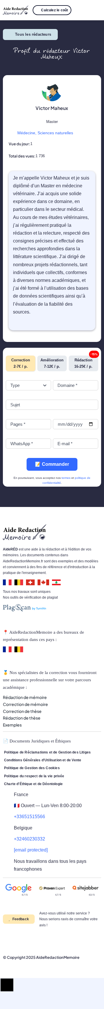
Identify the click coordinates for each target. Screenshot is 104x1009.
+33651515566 (29, 816)
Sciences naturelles (55, 133)
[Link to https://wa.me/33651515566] (79, 10)
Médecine (26, 133)
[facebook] (4, 939)
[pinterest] (23, 939)
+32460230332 (29, 838)
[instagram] (14, 939)
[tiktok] (41, 939)
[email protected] (31, 849)
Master (52, 121)
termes (66, 477)
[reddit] (32, 939)
